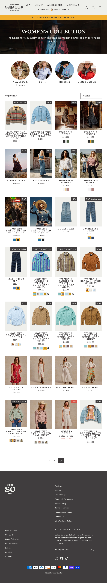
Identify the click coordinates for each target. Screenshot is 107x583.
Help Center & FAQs (63, 512)
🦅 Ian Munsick (60, 9)
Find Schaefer (11, 530)
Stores (42, 9)
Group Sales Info (12, 539)
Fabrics (8, 548)
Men (28, 5)
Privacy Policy (60, 503)
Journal (58, 490)
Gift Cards (9, 535)
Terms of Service (62, 508)
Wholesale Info (11, 543)
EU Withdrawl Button (63, 521)
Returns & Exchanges (64, 499)
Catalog (8, 552)
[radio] (64, 141)
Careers (8, 556)
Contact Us (59, 517)
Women (39, 5)
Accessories (55, 5)
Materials (72, 5)
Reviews (58, 486)
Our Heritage (60, 495)
